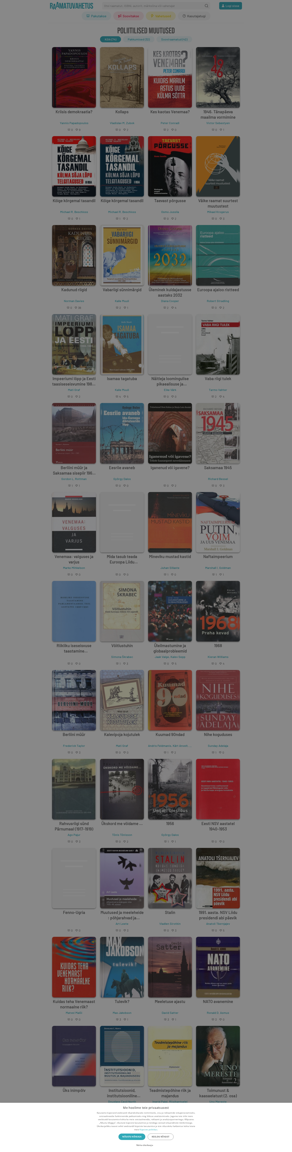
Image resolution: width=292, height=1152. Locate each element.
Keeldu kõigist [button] (160, 1136)
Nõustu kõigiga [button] (131, 1136)
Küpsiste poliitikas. (149, 1129)
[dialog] (146, 1127)
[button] (146, 1145)
